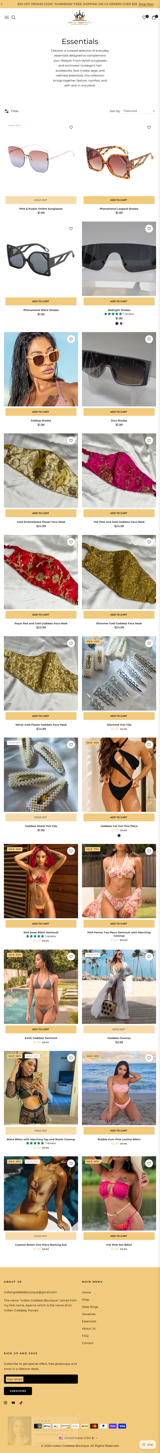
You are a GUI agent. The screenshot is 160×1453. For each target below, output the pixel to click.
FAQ (85, 1336)
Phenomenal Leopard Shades (119, 208)
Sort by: (115, 111)
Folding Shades (41, 420)
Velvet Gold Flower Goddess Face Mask (41, 724)
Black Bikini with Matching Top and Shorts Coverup (41, 1139)
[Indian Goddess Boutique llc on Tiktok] (22, 1402)
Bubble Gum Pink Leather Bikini (119, 1139)
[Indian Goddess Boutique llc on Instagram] (5, 1402)
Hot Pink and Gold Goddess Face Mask (119, 521)
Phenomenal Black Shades (41, 310)
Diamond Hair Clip (119, 724)
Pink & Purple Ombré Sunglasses (41, 208)
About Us (88, 1328)
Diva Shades (119, 420)
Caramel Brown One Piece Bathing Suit (41, 1244)
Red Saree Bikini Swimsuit (41, 932)
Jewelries (88, 1314)
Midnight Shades (119, 310)
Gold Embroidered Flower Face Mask (41, 521)
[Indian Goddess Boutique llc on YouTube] (13, 1402)
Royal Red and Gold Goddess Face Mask (41, 623)
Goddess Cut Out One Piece (119, 826)
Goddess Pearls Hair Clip (41, 826)
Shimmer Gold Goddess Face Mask (119, 623)
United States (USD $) (79, 1438)
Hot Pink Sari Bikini (119, 1244)
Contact (87, 1343)
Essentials (89, 1321)
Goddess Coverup (119, 1038)
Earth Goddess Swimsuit (41, 1038)
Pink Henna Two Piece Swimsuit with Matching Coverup (119, 934)
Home (86, 1292)
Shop (85, 1299)
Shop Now (105, 4)
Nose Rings (90, 1307)
